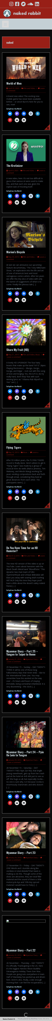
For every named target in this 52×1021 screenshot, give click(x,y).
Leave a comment (14, 357)
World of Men (13, 83)
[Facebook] (17, 5)
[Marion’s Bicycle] (26, 234)
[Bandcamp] (23, 5)
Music (37, 354)
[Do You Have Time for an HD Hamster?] (26, 530)
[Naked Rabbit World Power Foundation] (26, 13)
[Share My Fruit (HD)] (26, 332)
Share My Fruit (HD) (17, 350)
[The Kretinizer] (26, 150)
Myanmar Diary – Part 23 (20, 853)
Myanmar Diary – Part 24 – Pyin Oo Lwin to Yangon (25, 753)
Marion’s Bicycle (15, 252)
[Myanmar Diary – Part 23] (26, 835)
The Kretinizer (14, 165)
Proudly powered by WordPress (27, 1019)
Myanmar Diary (32, 659)
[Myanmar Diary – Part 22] (26, 932)
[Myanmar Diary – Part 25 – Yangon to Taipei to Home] (26, 633)
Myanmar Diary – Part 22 (20, 950)
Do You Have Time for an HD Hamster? (22, 549)
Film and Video (29, 88)
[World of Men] (26, 67)
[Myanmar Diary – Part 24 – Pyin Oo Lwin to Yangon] (26, 734)
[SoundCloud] (30, 5)
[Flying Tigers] (26, 429)
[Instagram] (11, 5)
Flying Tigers (13, 447)
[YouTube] (5, 5)
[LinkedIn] (37, 5)
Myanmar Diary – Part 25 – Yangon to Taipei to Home (22, 652)
